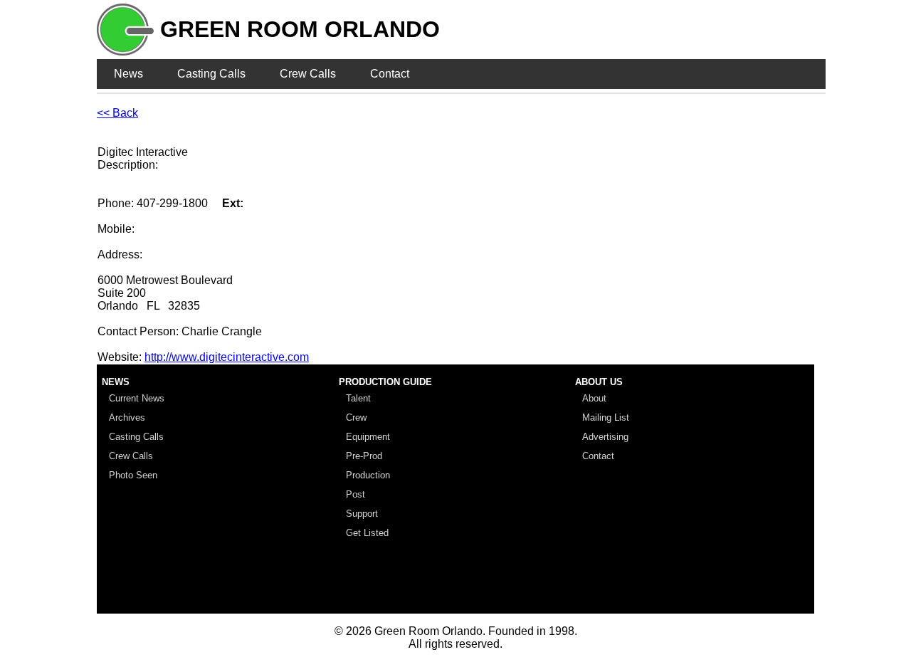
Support (362, 513)
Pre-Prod (364, 456)
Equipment (368, 436)
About (594, 398)
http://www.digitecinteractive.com (226, 357)
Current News (136, 398)
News (128, 74)
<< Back (117, 113)
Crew (356, 417)
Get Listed (367, 532)
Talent (358, 398)
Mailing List (605, 417)
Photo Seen (133, 475)
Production (368, 475)
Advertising (605, 436)
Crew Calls (308, 74)
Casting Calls (211, 74)
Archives (127, 417)
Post (355, 494)
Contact (389, 74)
